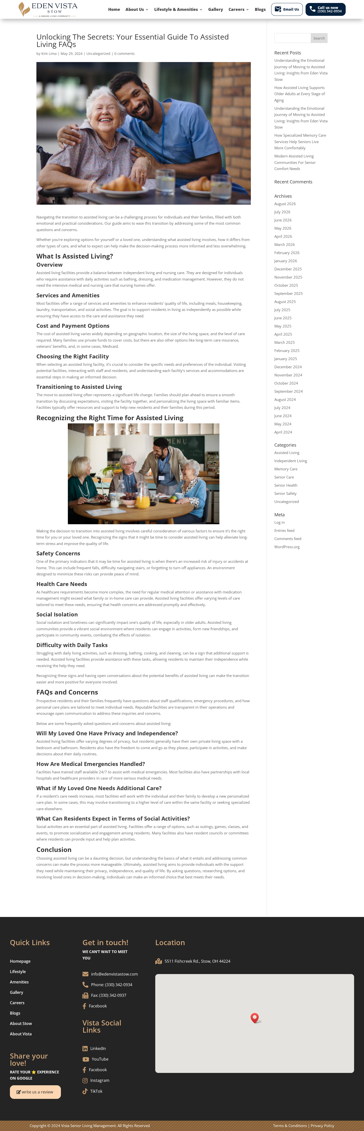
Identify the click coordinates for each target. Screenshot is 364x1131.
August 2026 (285, 203)
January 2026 (285, 260)
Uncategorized (98, 53)
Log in (279, 522)
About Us (135, 9)
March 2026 (284, 244)
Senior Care (284, 477)
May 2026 (282, 228)
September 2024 (288, 391)
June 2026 (283, 220)
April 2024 (283, 432)
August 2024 (285, 399)
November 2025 (288, 277)
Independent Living (290, 460)
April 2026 (283, 236)
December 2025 (288, 268)
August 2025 (285, 301)
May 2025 (282, 326)
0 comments (124, 53)
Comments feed (287, 538)
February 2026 (287, 252)
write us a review (37, 1092)
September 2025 (288, 293)
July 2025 (282, 309)
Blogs (260, 9)
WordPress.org (287, 546)
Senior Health (285, 485)
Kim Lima (49, 53)
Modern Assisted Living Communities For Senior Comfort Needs (295, 162)
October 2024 (286, 383)
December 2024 (288, 366)
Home (114, 9)
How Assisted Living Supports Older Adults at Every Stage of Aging (299, 94)
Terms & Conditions (290, 1125)
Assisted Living (286, 452)
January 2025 (285, 358)
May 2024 (282, 423)
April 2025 (283, 334)
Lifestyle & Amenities (176, 9)
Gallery (215, 9)
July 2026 (282, 211)
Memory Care (285, 468)
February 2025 (287, 350)
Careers (236, 9)
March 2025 (284, 342)
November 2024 (288, 374)
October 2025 (286, 285)
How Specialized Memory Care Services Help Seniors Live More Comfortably (300, 141)
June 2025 (283, 317)
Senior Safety (285, 493)
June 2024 (283, 415)
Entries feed (284, 530)
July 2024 (282, 407)
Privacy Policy (322, 1125)
